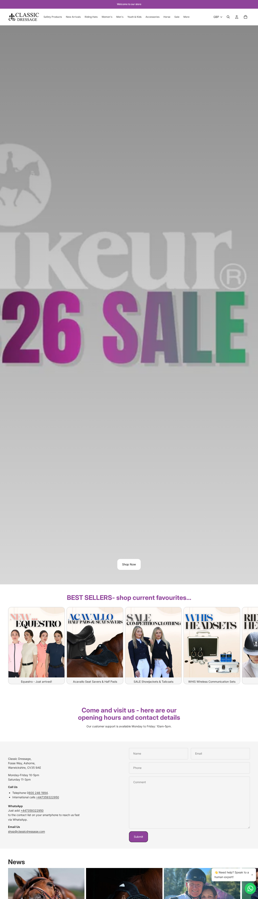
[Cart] (245, 16)
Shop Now (129, 564)
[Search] (228, 16)
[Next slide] (245, 645)
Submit (138, 836)
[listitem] (186, 17)
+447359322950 (47, 797)
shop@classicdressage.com (26, 831)
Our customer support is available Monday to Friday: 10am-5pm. (129, 726)
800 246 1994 (38, 792)
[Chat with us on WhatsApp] (250, 888)
